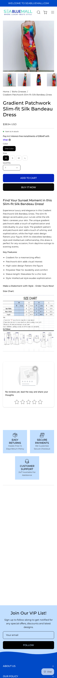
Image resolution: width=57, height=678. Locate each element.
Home (6, 91)
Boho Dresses (19, 91)
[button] (38, 12)
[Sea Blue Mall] (18, 12)
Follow (28, 645)
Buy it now (28, 187)
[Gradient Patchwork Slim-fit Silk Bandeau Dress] (9, 79)
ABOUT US (9, 666)
